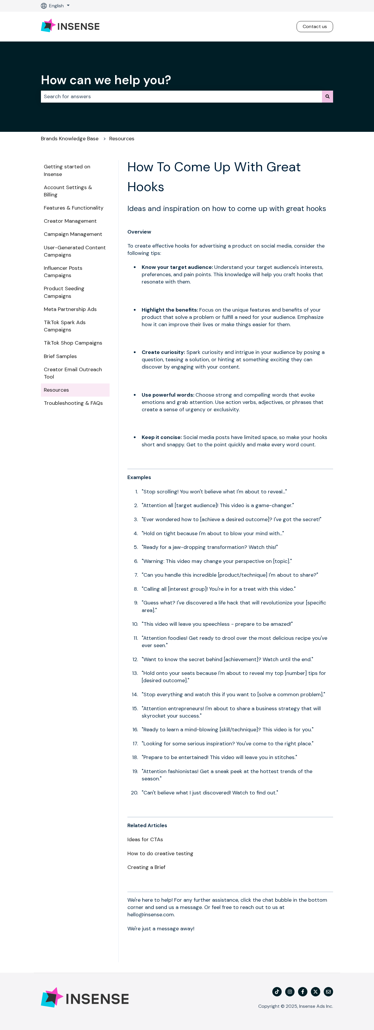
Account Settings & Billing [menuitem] (68, 191)
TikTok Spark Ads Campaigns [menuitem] (65, 326)
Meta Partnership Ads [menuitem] (70, 309)
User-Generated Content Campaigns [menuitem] (75, 251)
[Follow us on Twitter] (315, 991)
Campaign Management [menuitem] (73, 234)
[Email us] (328, 991)
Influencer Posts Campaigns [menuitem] (63, 272)
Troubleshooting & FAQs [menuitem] (73, 403)
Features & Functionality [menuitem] (73, 207)
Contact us (315, 26)
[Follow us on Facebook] (302, 991)
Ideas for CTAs (145, 839)
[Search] (327, 97)
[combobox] (181, 97)
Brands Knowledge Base (69, 138)
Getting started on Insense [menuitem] (67, 170)
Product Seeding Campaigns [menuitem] (64, 292)
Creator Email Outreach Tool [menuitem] (73, 373)
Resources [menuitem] (56, 389)
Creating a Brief (146, 867)
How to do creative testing (160, 853)
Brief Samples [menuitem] (60, 356)
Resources (121, 138)
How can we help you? (106, 80)
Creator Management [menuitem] (70, 220)
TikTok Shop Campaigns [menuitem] (73, 342)
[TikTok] (277, 991)
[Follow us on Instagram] (290, 991)
